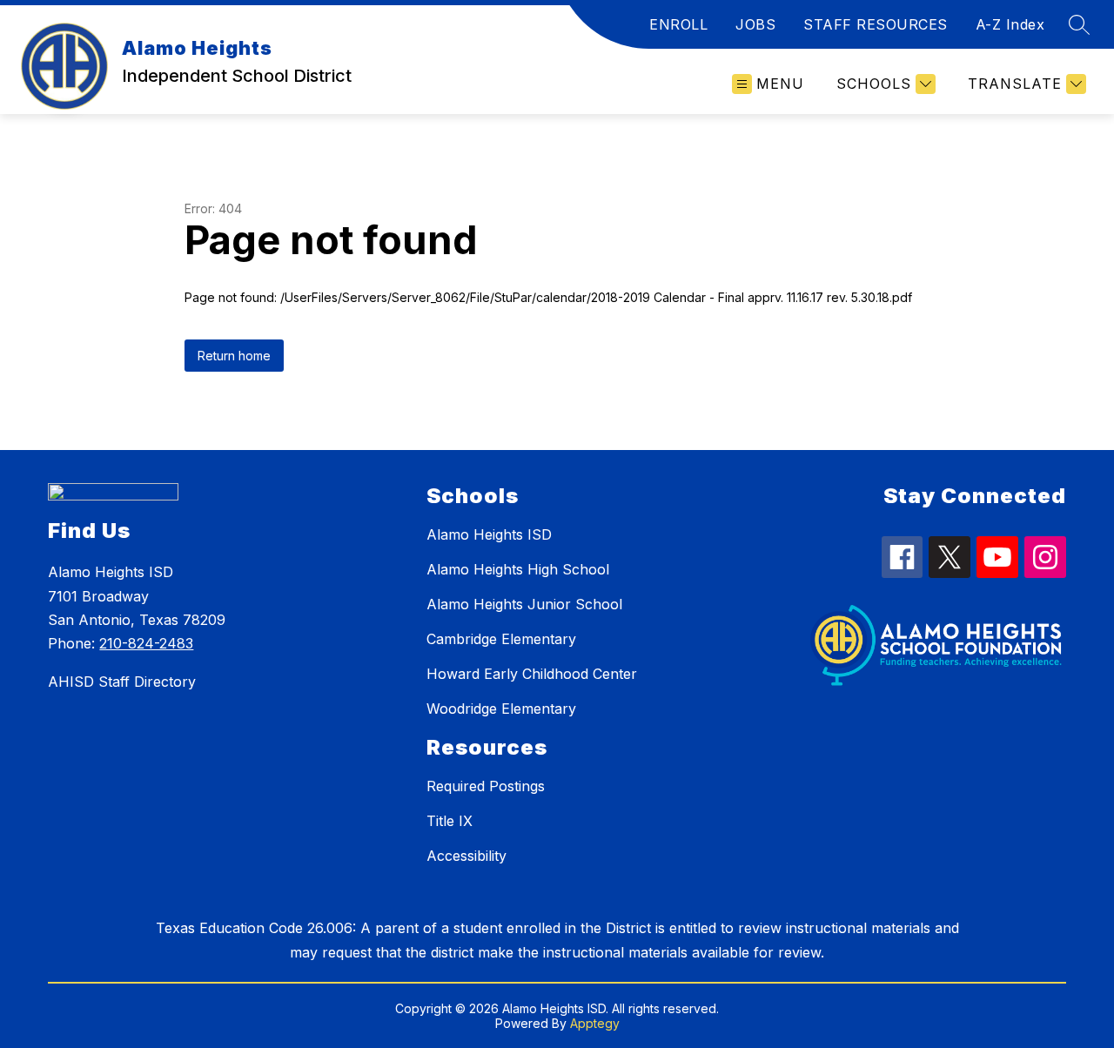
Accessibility (466, 855)
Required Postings (485, 786)
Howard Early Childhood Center (531, 673)
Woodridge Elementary (501, 708)
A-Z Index (1010, 24)
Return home (234, 355)
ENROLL (678, 24)
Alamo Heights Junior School (524, 604)
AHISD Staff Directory (122, 681)
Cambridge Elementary (501, 639)
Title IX (449, 821)
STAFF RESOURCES (875, 24)
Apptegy (595, 1023)
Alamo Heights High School (517, 569)
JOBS (755, 24)
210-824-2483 (146, 643)
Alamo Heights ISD (489, 534)
